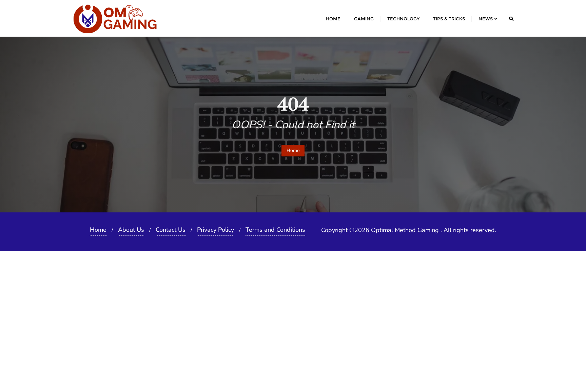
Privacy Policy (215, 230)
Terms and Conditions (275, 230)
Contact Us (170, 230)
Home (293, 150)
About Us (131, 230)
